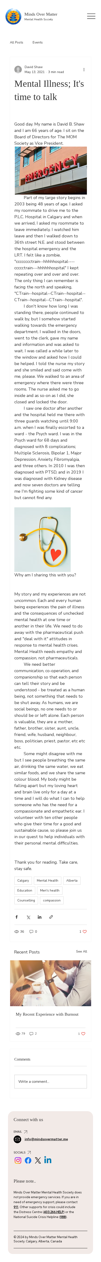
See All (81, 951)
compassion (52, 900)
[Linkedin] (47, 1160)
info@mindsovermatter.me (46, 1139)
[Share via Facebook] (16, 917)
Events (38, 42)
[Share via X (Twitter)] (28, 917)
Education (24, 890)
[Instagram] (18, 1160)
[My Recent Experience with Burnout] (50, 983)
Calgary (23, 880)
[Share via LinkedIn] (39, 917)
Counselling (26, 900)
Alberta (72, 880)
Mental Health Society (38, 19)
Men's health (49, 890)
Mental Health (47, 880)
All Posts (16, 42)
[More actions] (84, 69)
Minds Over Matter (40, 14)
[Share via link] (51, 917)
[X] (38, 1160)
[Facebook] (28, 1160)
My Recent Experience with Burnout (47, 1014)
